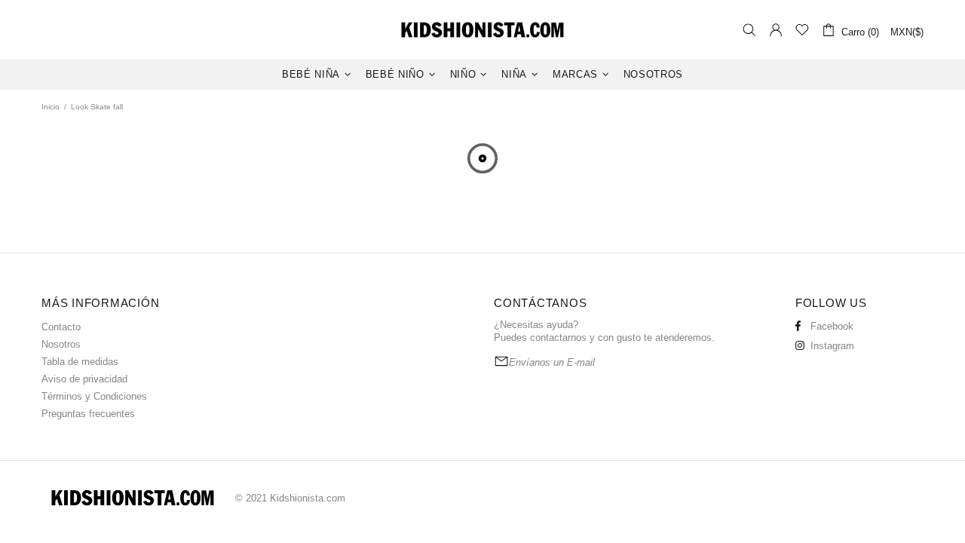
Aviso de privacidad (84, 379)
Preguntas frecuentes (88, 413)
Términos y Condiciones (94, 396)
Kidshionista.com (482, 30)
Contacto (61, 327)
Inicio (50, 107)
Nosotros (61, 344)
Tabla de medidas (79, 361)
